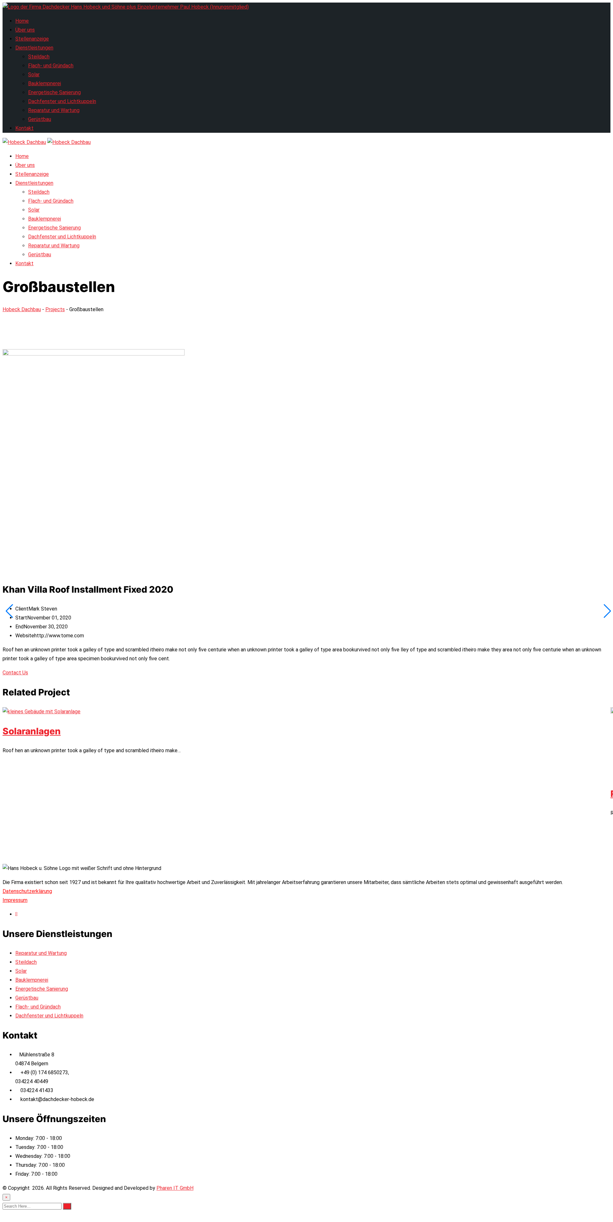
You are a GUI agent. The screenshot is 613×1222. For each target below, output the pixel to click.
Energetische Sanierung (54, 92)
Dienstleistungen (34, 48)
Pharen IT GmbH (174, 1188)
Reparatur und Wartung (53, 110)
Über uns (25, 30)
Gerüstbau (39, 119)
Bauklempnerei (44, 83)
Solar (34, 74)
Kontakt (24, 128)
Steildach (38, 57)
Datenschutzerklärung (27, 891)
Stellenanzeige (32, 39)
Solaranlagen (32, 731)
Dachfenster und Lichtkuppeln (62, 101)
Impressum (15, 900)
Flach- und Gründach (50, 66)
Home (22, 21)
